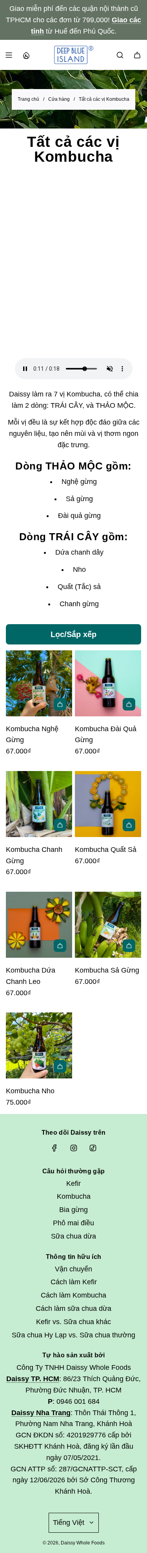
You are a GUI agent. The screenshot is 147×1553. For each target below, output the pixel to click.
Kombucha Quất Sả (105, 849)
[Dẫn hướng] (8, 55)
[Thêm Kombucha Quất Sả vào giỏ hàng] (129, 825)
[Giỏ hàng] (137, 55)
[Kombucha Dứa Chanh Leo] (39, 925)
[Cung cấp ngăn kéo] (25, 55)
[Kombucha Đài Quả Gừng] (108, 683)
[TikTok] (93, 1148)
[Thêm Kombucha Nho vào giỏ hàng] (60, 1066)
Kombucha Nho (30, 1091)
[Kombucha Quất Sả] (108, 804)
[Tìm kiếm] (120, 55)
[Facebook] (54, 1148)
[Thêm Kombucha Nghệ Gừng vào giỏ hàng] (60, 704)
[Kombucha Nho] (39, 1045)
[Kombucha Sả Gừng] (108, 925)
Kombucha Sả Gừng (107, 970)
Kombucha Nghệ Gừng (32, 734)
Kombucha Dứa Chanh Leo (30, 975)
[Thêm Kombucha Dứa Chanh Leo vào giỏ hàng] (60, 945)
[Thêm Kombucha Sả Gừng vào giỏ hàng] (129, 945)
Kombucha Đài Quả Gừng (105, 734)
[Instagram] (73, 1148)
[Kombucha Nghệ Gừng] (39, 683)
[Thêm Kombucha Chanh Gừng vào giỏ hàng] (60, 825)
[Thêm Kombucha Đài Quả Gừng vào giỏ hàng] (129, 704)
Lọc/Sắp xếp (73, 634)
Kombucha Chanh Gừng (34, 855)
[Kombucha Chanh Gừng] (39, 804)
